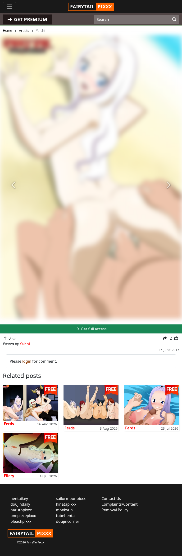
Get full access (93, 329)
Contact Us (111, 498)
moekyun (64, 510)
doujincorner (67, 521)
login (26, 361)
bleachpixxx (20, 521)
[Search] (174, 19)
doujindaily (20, 504)
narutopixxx (21, 510)
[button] (13, 185)
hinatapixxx (66, 504)
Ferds (9, 423)
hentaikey (19, 498)
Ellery (9, 475)
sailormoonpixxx (71, 498)
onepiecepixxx (23, 515)
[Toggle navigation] (9, 6)
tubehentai (66, 515)
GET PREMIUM (30, 19)
